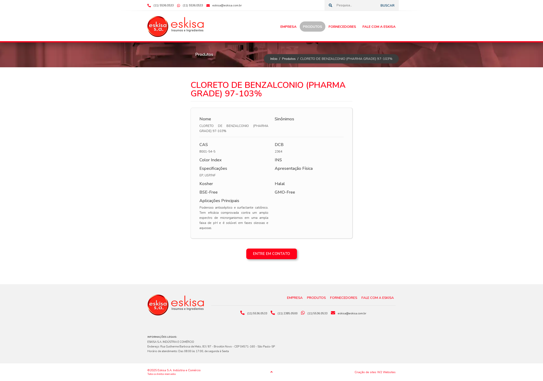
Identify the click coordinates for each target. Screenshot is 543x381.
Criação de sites (365, 372)
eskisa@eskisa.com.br (227, 5)
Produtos (312, 26)
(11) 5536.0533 (163, 5)
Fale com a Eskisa (379, 26)
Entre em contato (271, 253)
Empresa (288, 26)
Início (273, 58)
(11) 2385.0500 (287, 313)
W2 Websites (386, 372)
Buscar (388, 5)
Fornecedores (342, 26)
